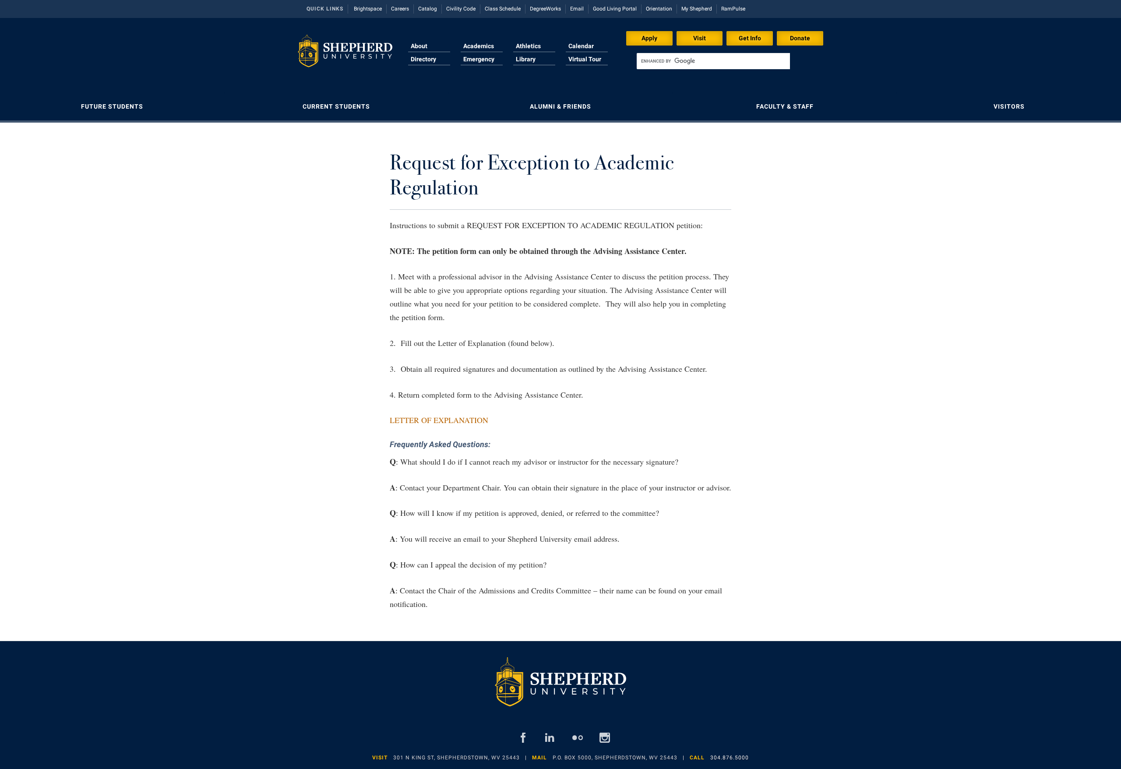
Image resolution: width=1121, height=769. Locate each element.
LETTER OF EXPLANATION (439, 420)
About (419, 45)
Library (526, 59)
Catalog (427, 9)
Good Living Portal (615, 9)
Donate (800, 38)
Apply (649, 38)
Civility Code (461, 9)
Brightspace (368, 9)
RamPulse (733, 9)
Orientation (659, 9)
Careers (400, 9)
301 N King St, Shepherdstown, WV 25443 (456, 758)
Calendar (581, 45)
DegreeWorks (545, 9)
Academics (478, 45)
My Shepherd (696, 9)
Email (577, 9)
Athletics (528, 45)
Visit (699, 38)
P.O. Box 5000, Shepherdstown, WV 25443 (615, 758)
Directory (423, 59)
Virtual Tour (584, 59)
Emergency (478, 59)
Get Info (750, 38)
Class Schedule (503, 9)
